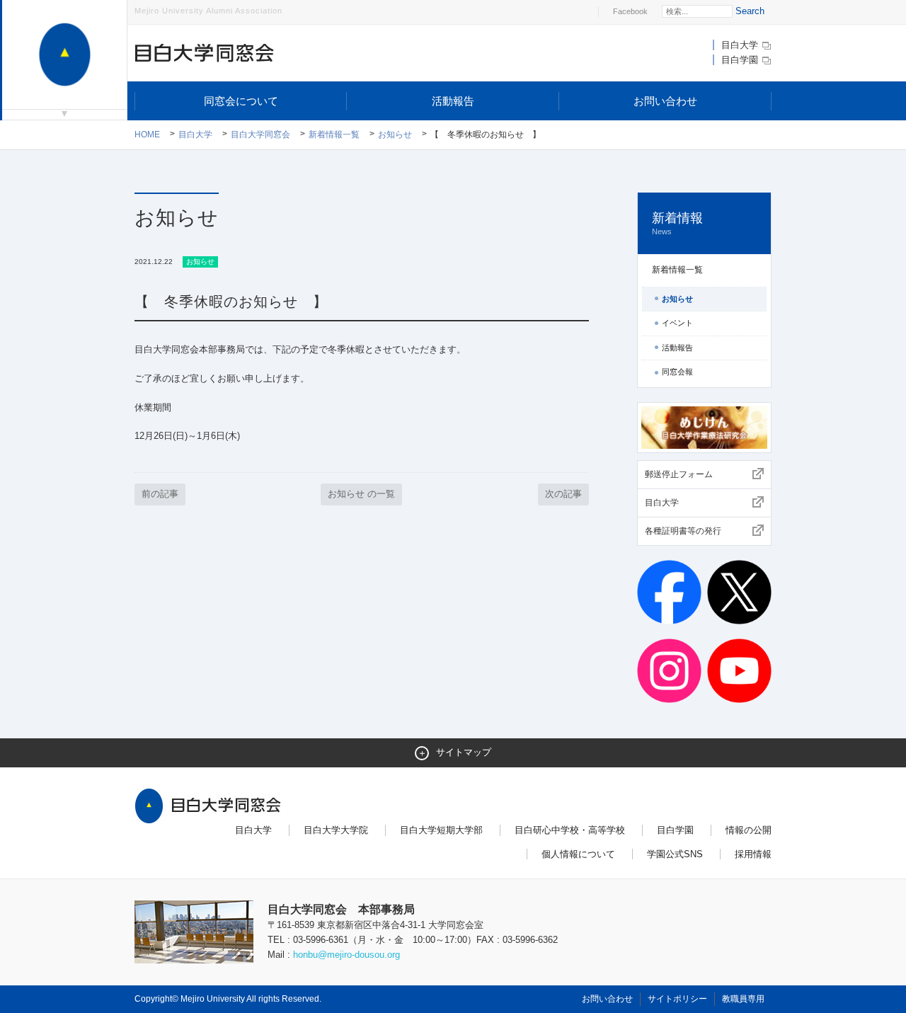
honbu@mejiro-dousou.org (346, 954)
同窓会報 (677, 371)
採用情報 (753, 854)
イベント (677, 323)
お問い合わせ (665, 101)
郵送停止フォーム (679, 474)
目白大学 (741, 45)
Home (147, 134)
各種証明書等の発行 (683, 531)
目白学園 (741, 60)
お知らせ (395, 134)
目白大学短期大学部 (441, 830)
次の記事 (563, 493)
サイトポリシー (677, 999)
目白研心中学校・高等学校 (570, 830)
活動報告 (453, 101)
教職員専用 (743, 999)
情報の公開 (749, 830)
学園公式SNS (675, 854)
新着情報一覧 (334, 134)
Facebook (630, 11)
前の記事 (160, 493)
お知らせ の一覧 (361, 493)
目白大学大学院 (336, 830)
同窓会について (241, 101)
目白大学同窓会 (260, 134)
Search (749, 11)
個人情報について (578, 854)
